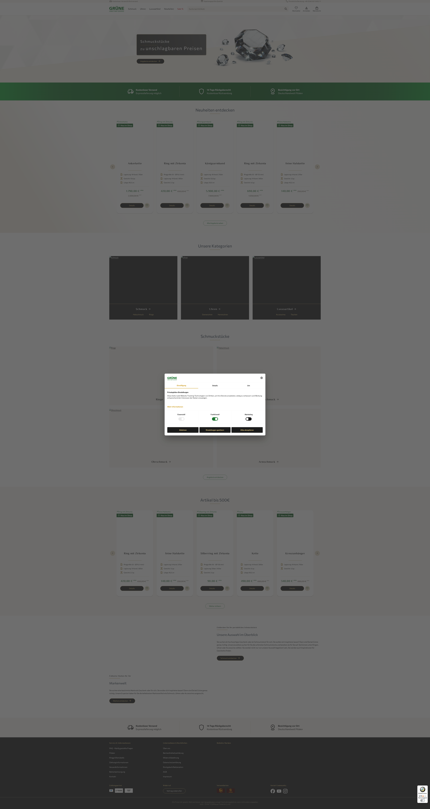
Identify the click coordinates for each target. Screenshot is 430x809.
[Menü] (426, 786)
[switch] (422, 800)
